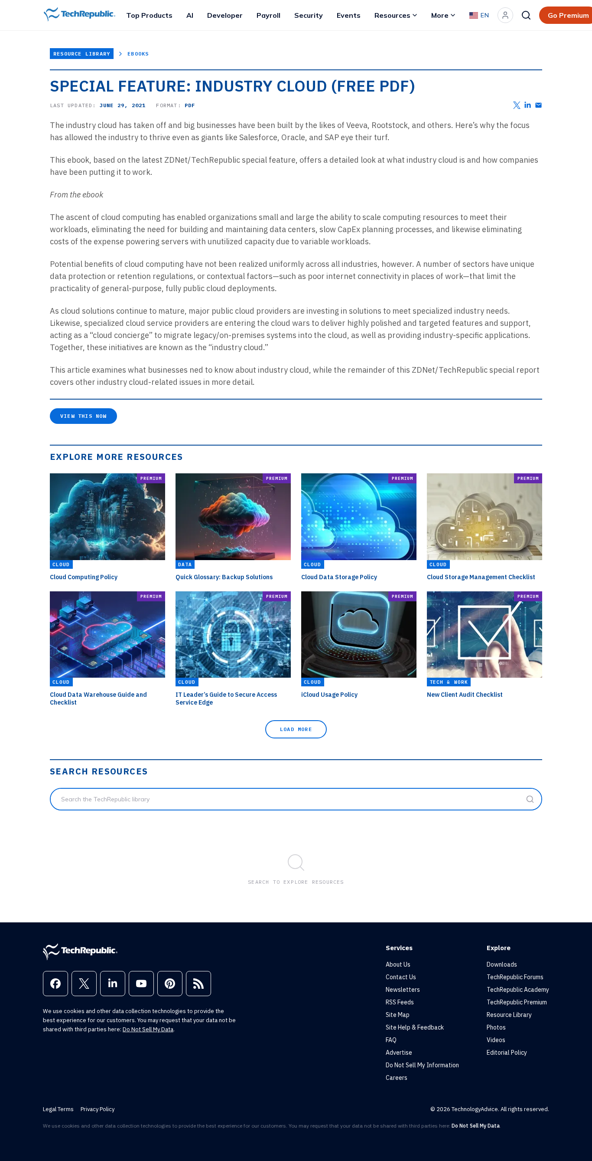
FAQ (391, 1040)
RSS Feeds (400, 1002)
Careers (396, 1078)
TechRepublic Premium (517, 1002)
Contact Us (401, 977)
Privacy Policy (97, 1109)
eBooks (138, 53)
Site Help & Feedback (415, 1027)
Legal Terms (58, 1109)
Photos (496, 1027)
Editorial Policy (507, 1052)
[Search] (526, 15)
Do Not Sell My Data (148, 1029)
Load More (296, 729)
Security (308, 15)
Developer (225, 15)
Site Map (398, 1015)
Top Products (149, 15)
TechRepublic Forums (515, 977)
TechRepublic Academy (518, 990)
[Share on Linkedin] (527, 105)
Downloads (502, 964)
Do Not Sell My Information (422, 1065)
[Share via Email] (538, 105)
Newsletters (403, 990)
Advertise (399, 1052)
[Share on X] (516, 105)
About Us (398, 964)
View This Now (83, 416)
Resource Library (81, 53)
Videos (496, 1040)
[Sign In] (505, 15)
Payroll (268, 15)
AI (189, 15)
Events (349, 15)
